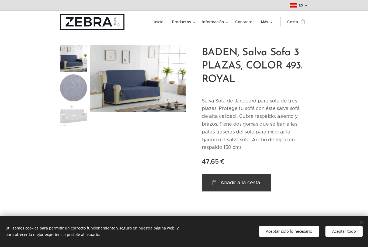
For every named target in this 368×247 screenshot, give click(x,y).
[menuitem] (160, 22)
